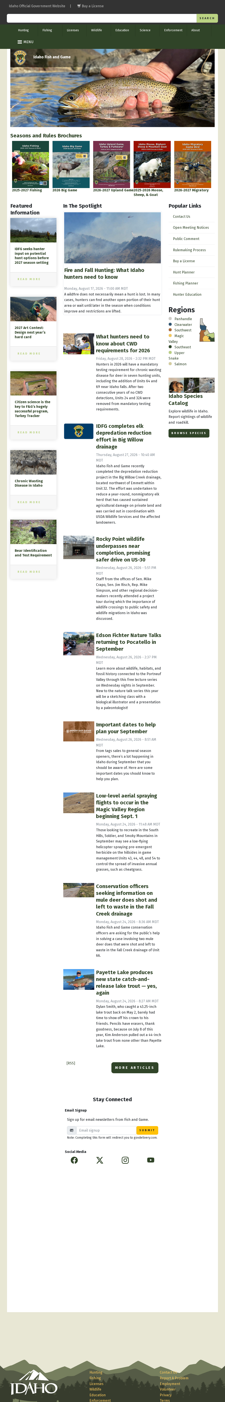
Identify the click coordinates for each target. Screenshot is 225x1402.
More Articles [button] (135, 1068)
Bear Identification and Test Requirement (33, 553)
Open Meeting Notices (191, 227)
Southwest (182, 330)
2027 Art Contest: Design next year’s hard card (30, 332)
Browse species (189, 433)
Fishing (47, 30)
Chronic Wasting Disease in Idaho (29, 483)
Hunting (23, 30)
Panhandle (183, 319)
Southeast (182, 347)
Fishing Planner (185, 283)
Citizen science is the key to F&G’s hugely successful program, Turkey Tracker (32, 409)
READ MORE (29, 279)
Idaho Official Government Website (37, 6)
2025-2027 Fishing (27, 190)
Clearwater (183, 325)
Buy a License (184, 261)
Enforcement (173, 30)
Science (145, 30)
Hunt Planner (184, 272)
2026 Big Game (65, 190)
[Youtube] (150, 1160)
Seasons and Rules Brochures (46, 136)
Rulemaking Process (189, 250)
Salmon (180, 364)
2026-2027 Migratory (191, 190)
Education (122, 30)
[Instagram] (125, 1160)
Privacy (166, 1395)
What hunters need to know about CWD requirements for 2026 (123, 343)
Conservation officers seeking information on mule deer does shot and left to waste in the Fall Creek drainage (126, 900)
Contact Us (181, 216)
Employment (170, 1384)
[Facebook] (74, 1160)
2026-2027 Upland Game (113, 190)
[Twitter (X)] (99, 1160)
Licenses (73, 30)
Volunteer (168, 1389)
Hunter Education (187, 294)
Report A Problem (174, 1378)
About (195, 30)
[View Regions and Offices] (207, 330)
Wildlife (96, 30)
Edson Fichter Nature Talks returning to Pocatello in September (128, 642)
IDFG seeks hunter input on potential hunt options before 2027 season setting (32, 256)
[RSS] (71, 1063)
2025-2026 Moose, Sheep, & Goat (148, 192)
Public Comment (186, 239)
